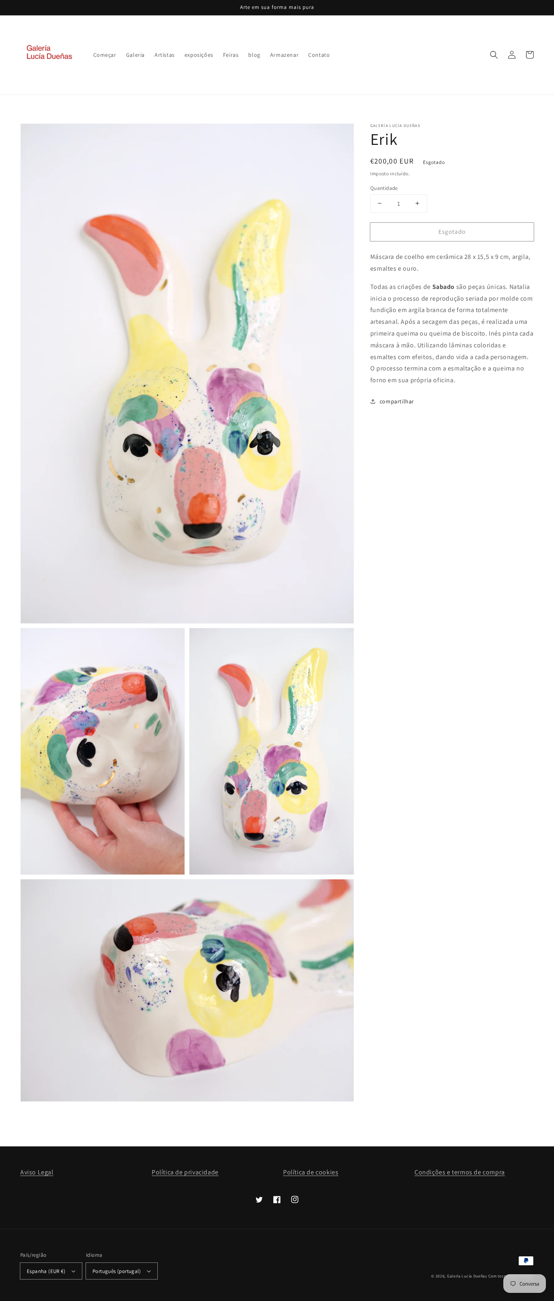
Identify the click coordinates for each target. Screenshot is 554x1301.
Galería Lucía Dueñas (467, 1276)
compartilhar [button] (397, 401)
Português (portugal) (116, 1271)
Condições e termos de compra (459, 1172)
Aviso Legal (37, 1172)
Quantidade (384, 187)
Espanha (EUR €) (46, 1271)
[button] (494, 55)
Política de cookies (310, 1172)
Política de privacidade (185, 1172)
